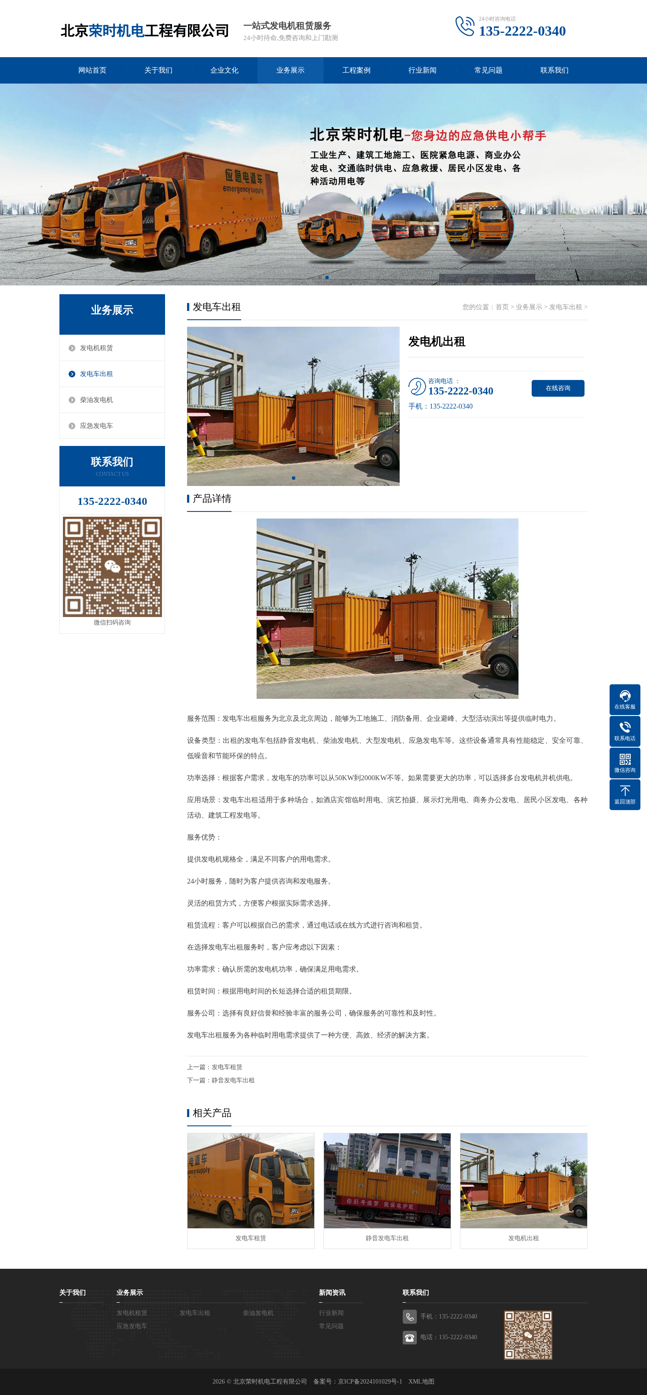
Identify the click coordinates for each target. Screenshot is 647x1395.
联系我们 (554, 70)
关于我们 (158, 70)
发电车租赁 (227, 1067)
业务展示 (290, 70)
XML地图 (421, 1381)
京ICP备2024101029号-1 (370, 1381)
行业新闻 (422, 70)
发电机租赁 (96, 347)
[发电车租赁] (250, 1180)
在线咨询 (558, 388)
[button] (320, 277)
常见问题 (488, 70)
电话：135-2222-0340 (448, 1337)
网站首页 (92, 70)
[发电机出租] (523, 1180)
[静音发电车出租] (387, 1180)
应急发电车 (96, 425)
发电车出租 (96, 373)
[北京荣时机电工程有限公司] (144, 28)
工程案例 (356, 70)
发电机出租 (523, 1238)
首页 (502, 306)
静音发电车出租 (233, 1080)
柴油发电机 (96, 399)
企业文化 (224, 70)
